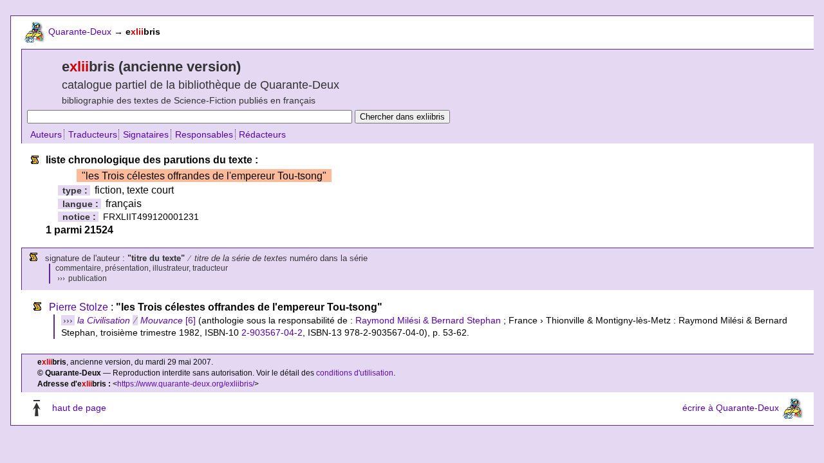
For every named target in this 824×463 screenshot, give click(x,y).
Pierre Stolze (78, 307)
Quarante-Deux (79, 31)
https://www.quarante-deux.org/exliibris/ (185, 383)
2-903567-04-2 (272, 332)
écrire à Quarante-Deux (730, 408)
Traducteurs (92, 134)
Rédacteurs (262, 134)
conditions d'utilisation (354, 372)
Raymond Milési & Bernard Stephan (428, 320)
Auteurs (46, 134)
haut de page (79, 408)
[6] (136, 320)
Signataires (146, 134)
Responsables (204, 134)
